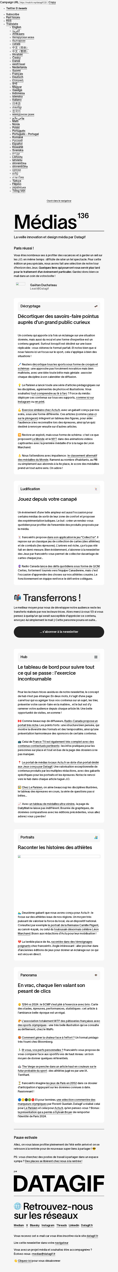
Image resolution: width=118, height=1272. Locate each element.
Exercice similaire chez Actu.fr (41, 410)
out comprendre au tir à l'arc (49, 393)
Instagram (48, 1225)
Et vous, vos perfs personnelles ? (42, 1050)
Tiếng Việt (18, 191)
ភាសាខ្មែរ (17, 107)
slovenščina (20, 166)
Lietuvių (17, 157)
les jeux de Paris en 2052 (61, 1083)
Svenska (17, 150)
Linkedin (74, 1225)
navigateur (61, 1243)
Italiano (17, 100)
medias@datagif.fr (43, 1254)
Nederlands (19, 67)
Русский (17, 141)
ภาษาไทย (18, 177)
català (16, 44)
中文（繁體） (20, 51)
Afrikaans (18, 34)
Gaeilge (17, 90)
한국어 (16, 111)
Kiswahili (17, 147)
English (16, 27)
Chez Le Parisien (32, 787)
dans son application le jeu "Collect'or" (71, 537)
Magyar (17, 87)
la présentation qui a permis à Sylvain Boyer (45, 1112)
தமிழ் (15, 173)
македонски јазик (23, 114)
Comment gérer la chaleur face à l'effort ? (48, 1038)
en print (40, 402)
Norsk (16, 124)
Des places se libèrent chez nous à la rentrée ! (53, 1161)
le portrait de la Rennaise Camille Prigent (73, 925)
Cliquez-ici (24, 1261)
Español (17, 144)
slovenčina (19, 163)
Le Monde (38, 439)
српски (16, 170)
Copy (52, 2)
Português (18, 131)
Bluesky (35, 1225)
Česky (16, 58)
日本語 (16, 103)
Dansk (16, 61)
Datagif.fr (87, 1225)
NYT (54, 439)
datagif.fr (92, 1236)
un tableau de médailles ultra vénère (52, 804)
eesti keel (18, 64)
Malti (15, 121)
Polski (16, 127)
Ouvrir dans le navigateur (59, 201)
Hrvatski (17, 54)
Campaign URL (9, 2)
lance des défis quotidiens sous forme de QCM (69, 566)
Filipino (16, 184)
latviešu (17, 160)
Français (17, 74)
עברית (16, 154)
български (18, 41)
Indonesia (18, 93)
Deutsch (17, 77)
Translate (12, 24)
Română (17, 137)
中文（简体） (20, 48)
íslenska (17, 96)
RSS (9, 21)
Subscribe (12, 14)
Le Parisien (30, 1108)
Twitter (16, 8)
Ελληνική (17, 80)
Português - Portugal (25, 134)
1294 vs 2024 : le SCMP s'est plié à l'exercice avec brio (56, 1004)
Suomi (16, 71)
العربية (16, 31)
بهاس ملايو (18, 118)
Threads (61, 1225)
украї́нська (19, 187)
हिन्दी (14, 84)
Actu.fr (58, 1108)
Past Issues (13, 17)
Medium (19, 1225)
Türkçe (16, 181)
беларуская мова (23, 37)
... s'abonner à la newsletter (59, 632)
